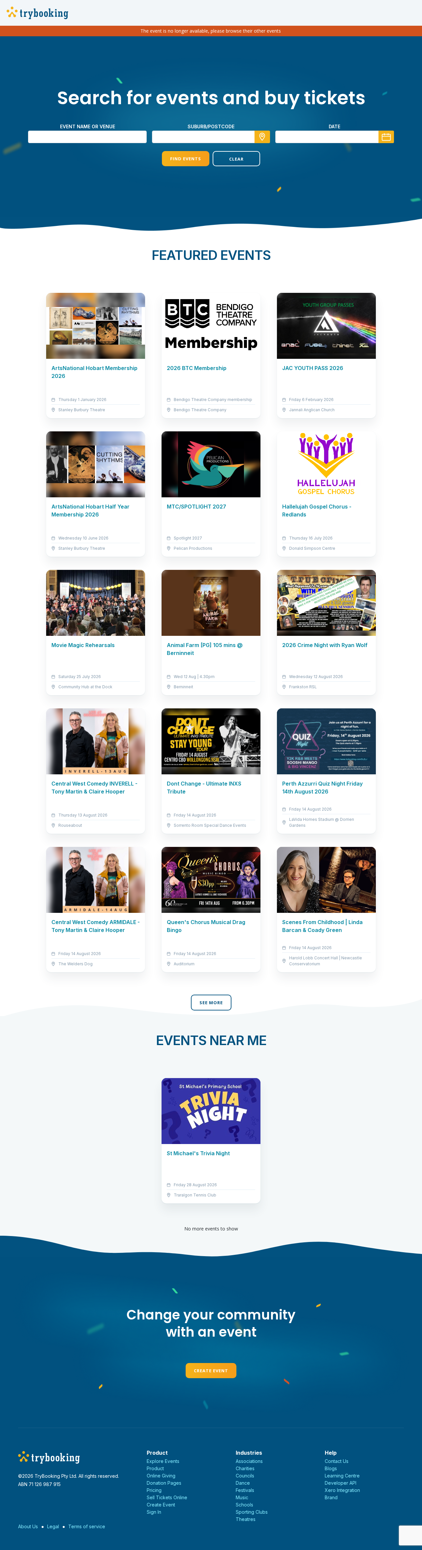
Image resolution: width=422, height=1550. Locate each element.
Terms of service (86, 1526)
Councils (245, 1475)
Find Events (185, 159)
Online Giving (161, 1475)
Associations (249, 1461)
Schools (244, 1504)
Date (334, 126)
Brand (331, 1497)
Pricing (154, 1490)
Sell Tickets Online (167, 1497)
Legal (53, 1526)
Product (155, 1468)
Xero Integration (342, 1490)
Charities (245, 1468)
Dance (243, 1483)
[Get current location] (262, 137)
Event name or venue (87, 126)
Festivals (245, 1490)
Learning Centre (342, 1475)
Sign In (154, 1512)
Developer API (340, 1483)
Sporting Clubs (252, 1512)
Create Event (211, 1371)
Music (242, 1497)
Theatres (246, 1519)
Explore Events (163, 1461)
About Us (28, 1526)
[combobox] (211, 137)
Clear (236, 159)
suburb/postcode (211, 126)
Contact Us (336, 1461)
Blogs (331, 1468)
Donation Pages (164, 1483)
